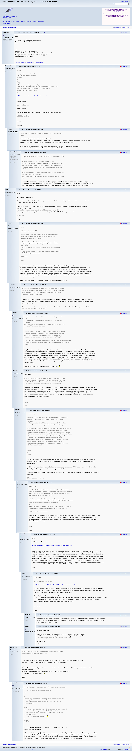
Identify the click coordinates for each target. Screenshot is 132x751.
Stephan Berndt (25, 21)
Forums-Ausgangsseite (10, 16)
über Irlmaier (33, 21)
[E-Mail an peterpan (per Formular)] (3, 35)
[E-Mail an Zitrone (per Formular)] (20, 537)
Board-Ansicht (126, 27)
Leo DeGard (9, 21)
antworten (124, 32)
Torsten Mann (16, 21)
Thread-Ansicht (117, 27)
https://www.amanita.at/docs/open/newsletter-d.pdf (29, 62)
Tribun (3, 21)
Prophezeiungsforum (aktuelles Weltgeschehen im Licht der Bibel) (17, 749)
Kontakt (35, 749)
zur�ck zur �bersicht (9, 27)
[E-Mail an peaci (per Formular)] (8, 226)
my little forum (127, 749)
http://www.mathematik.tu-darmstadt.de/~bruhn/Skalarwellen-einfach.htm (52, 545)
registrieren (127, 1)
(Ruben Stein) (40, 21)
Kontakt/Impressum (6, 17)
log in (122, 1)
